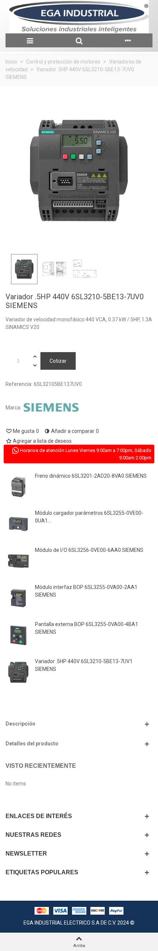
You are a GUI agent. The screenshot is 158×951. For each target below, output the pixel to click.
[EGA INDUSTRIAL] (79, 16)
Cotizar (58, 361)
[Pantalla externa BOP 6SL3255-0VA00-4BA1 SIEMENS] (18, 635)
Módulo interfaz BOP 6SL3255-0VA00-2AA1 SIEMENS (86, 591)
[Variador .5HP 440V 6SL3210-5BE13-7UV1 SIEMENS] (18, 672)
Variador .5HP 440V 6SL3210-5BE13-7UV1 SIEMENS (84, 665)
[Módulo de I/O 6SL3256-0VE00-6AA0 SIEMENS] (18, 561)
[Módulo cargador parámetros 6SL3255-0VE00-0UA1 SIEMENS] (18, 524)
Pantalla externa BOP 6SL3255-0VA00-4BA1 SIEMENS (86, 628)
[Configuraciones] (128, 40)
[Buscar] (78, 40)
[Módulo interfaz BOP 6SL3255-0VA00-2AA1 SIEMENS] (18, 598)
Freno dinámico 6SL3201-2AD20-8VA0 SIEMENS (91, 476)
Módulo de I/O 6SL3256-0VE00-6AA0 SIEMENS (89, 550)
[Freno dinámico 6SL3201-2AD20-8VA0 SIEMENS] (18, 487)
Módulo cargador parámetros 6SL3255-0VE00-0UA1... (89, 517)
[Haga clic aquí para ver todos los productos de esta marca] (51, 408)
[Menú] (30, 40)
